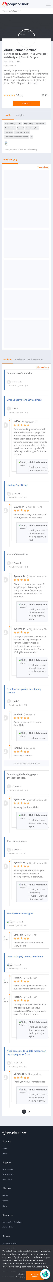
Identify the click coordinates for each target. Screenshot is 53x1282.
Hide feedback (42, 367)
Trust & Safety (8, 1174)
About (4, 1148)
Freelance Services (9, 1243)
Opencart (20, 128)
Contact (26, 103)
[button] (48, 4)
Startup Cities (7, 1227)
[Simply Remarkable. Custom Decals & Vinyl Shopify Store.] (26, 303)
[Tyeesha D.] (9, 382)
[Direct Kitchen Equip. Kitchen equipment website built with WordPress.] (26, 333)
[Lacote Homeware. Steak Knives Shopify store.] (26, 213)
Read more (33, 83)
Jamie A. (16, 701)
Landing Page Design (17, 485)
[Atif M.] (9, 408)
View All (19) (43, 167)
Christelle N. (18, 1063)
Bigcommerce (40, 123)
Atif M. (16, 408)
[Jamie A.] (9, 701)
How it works (7, 1169)
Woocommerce (10, 128)
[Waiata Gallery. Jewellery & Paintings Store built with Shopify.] (26, 243)
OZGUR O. (17, 493)
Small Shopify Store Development (24, 399)
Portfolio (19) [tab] (10, 159)
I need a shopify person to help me (25, 956)
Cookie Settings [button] (20, 1275)
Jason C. (18, 965)
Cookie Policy (42, 1266)
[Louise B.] (10, 922)
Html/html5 (9, 132)
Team (4, 1153)
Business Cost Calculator (12, 1222)
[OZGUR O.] (9, 493)
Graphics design (10, 123)
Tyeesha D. (17, 382)
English (6, 65)
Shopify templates (32, 128)
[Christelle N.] (9, 1063)
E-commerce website (22, 132)
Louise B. (20, 922)
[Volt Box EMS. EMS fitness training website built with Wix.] (26, 183)
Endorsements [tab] (35, 359)
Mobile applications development (16, 137)
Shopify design (29, 123)
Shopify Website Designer (20, 913)
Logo (19, 123)
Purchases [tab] (20, 359)
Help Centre (7, 1179)
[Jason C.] (10, 965)
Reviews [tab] (7, 359)
